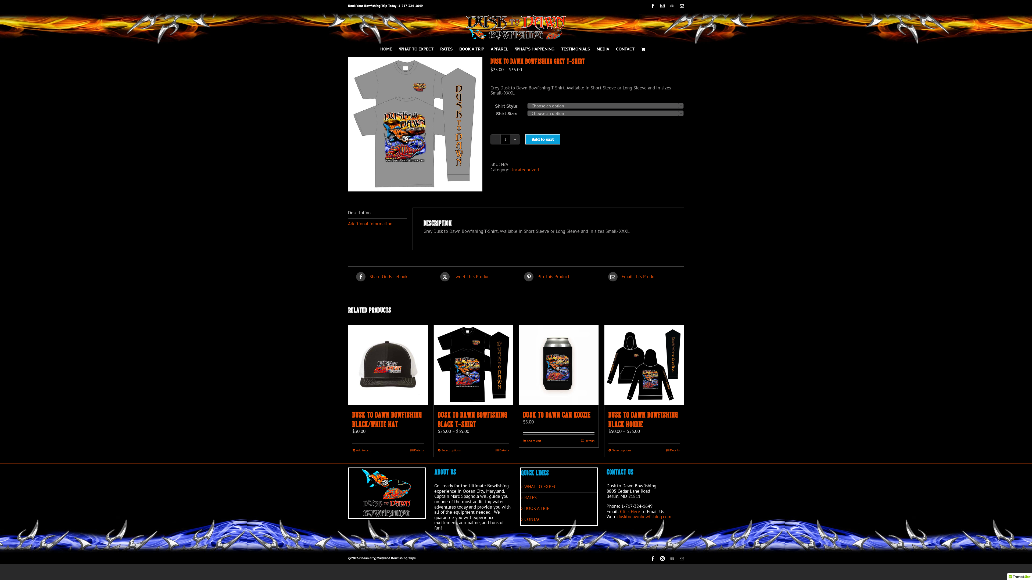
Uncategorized (524, 170)
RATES (530, 498)
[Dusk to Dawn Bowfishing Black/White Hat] (388, 365)
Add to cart (543, 139)
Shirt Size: (506, 113)
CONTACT (533, 519)
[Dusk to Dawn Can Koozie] (559, 365)
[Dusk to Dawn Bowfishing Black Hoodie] (644, 365)
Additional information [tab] (370, 224)
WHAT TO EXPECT (541, 487)
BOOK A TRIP (537, 508)
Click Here (630, 511)
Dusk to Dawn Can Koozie (556, 414)
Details (419, 450)
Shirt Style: (506, 106)
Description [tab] (359, 213)
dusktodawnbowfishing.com (644, 517)
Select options (451, 450)
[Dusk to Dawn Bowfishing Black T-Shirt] (473, 365)
